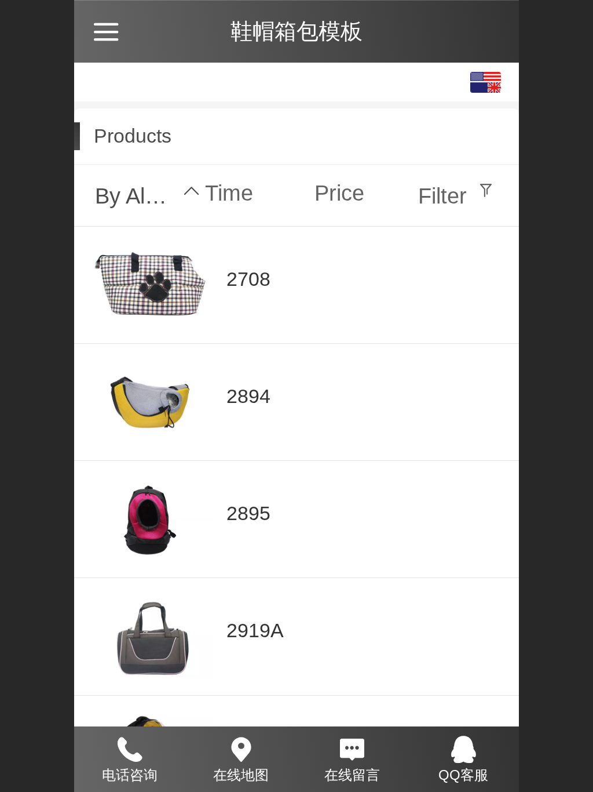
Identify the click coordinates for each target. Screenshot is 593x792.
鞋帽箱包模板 (296, 31)
